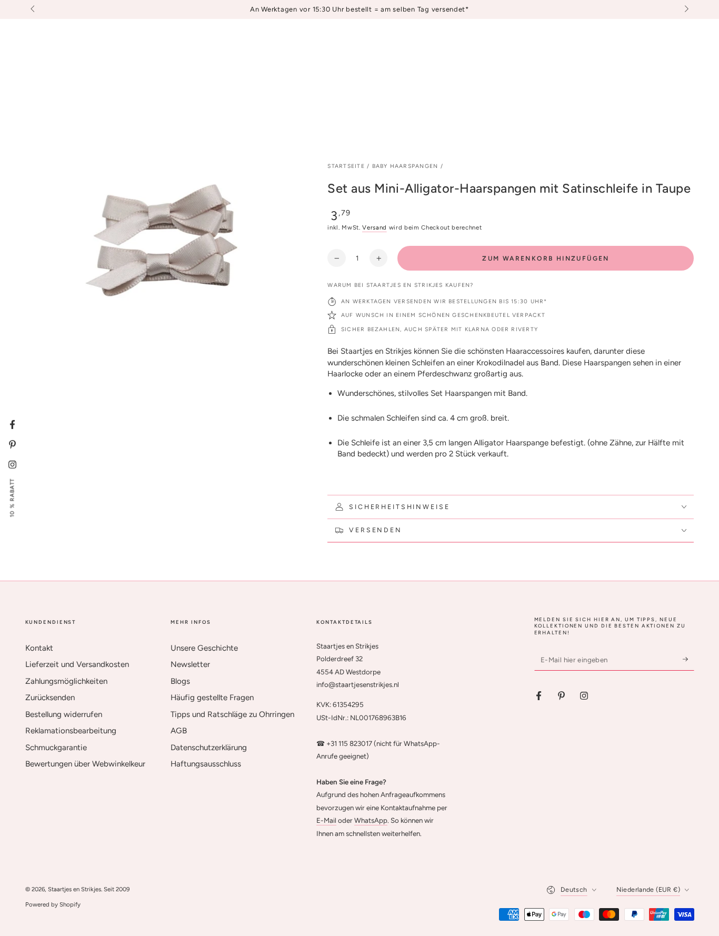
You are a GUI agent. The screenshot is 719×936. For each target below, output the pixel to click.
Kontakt (39, 648)
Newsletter (190, 664)
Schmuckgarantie (56, 747)
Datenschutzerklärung (209, 747)
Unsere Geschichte (204, 648)
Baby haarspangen (405, 166)
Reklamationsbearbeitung (70, 730)
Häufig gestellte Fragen (212, 697)
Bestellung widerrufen (63, 714)
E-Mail (326, 820)
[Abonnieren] (688, 660)
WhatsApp (370, 820)
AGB (179, 730)
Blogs (180, 681)
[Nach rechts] (685, 9)
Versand (374, 227)
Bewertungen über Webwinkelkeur (85, 764)
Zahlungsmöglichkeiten (66, 681)
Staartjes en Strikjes (74, 889)
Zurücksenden (50, 697)
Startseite (345, 166)
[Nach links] (33, 9)
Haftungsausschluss (206, 764)
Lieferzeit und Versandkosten (77, 664)
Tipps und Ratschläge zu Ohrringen (232, 714)
